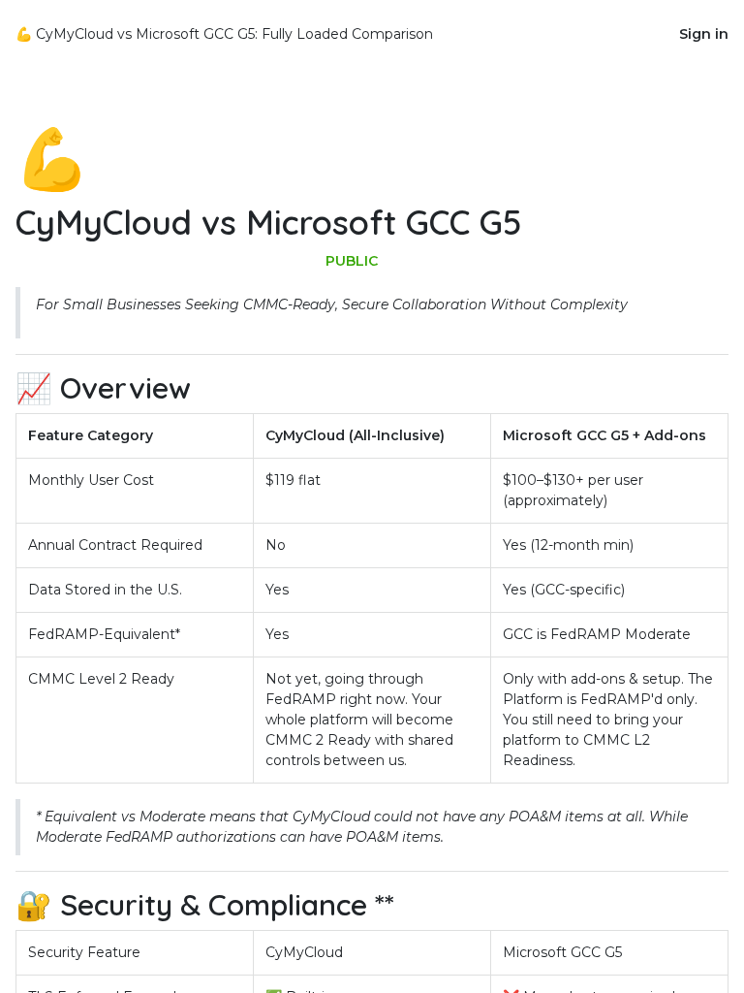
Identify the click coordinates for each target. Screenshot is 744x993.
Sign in (703, 34)
